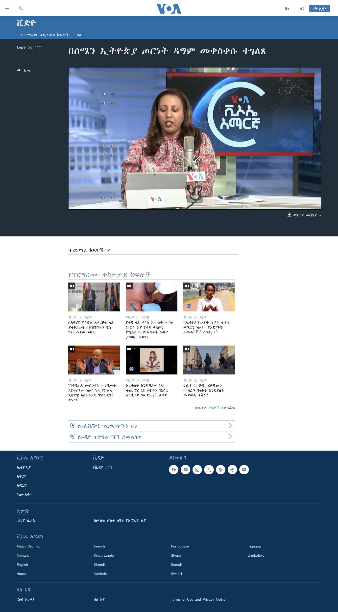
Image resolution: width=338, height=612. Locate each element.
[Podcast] (232, 469)
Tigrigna (254, 546)
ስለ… (81, 35)
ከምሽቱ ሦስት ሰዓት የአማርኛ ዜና (120, 520)
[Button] (24, 71)
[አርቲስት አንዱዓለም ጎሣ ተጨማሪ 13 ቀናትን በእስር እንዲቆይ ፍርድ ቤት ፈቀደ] (151, 360)
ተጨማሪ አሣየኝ (87, 250)
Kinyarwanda (104, 555)
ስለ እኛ (99, 599)
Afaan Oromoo (28, 546)
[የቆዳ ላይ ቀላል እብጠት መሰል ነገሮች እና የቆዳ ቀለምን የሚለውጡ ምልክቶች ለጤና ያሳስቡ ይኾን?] (151, 297)
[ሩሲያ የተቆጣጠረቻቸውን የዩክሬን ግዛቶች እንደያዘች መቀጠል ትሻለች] (209, 360)
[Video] (286, 8)
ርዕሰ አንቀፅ (25, 599)
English (22, 564)
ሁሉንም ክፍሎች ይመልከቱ (215, 408)
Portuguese (180, 546)
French (99, 546)
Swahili (176, 573)
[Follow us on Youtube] (185, 469)
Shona (176, 555)
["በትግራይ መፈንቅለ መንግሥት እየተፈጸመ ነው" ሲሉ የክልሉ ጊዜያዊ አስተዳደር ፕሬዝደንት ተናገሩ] (94, 360)
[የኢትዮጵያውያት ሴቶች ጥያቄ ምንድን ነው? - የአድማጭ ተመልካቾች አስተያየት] (209, 297)
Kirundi (99, 564)
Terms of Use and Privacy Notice (198, 599)
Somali (176, 564)
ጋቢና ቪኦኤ (26, 520)
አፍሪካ (21, 476)
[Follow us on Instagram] (197, 469)
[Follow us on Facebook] (173, 469)
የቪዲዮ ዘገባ (102, 467)
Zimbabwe (256, 555)
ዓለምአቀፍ (25, 495)
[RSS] (220, 469)
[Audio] (301, 8)
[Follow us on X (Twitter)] (209, 469)
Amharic (23, 555)
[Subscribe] (244, 469)
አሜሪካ (22, 485)
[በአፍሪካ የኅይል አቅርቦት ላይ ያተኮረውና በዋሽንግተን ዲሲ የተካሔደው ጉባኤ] (94, 297)
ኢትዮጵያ (24, 467)
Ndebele (100, 573)
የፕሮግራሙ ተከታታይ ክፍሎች (45, 35)
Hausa (22, 573)
